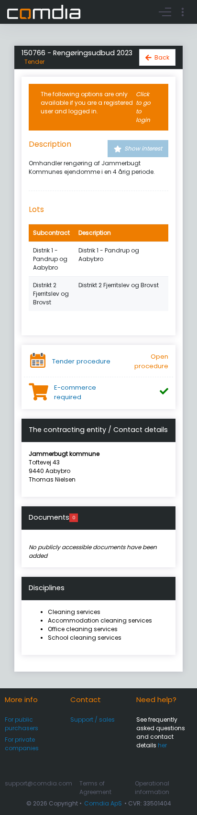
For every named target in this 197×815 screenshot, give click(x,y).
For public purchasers (21, 723)
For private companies (22, 743)
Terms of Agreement (95, 787)
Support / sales (92, 719)
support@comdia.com (38, 783)
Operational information (152, 787)
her (162, 745)
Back (161, 57)
